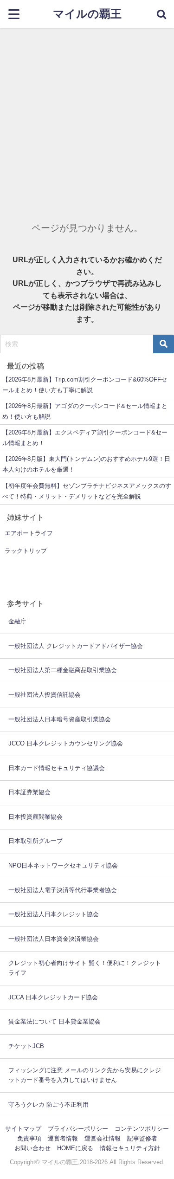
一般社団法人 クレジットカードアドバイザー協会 (75, 645)
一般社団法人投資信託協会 (44, 694)
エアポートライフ (29, 533)
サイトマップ (23, 1128)
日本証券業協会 (29, 792)
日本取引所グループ (35, 840)
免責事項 (29, 1138)
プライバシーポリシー (78, 1128)
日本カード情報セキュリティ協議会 (56, 767)
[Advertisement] (87, 119)
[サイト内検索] (161, 14)
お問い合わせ (32, 1148)
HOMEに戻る (75, 1148)
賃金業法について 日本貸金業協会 (54, 1021)
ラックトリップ (26, 550)
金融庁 (17, 621)
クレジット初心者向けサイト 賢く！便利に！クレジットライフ (84, 967)
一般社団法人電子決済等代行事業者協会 (62, 890)
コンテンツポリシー (142, 1128)
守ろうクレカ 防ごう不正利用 (48, 1104)
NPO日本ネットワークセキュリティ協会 (63, 865)
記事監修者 (142, 1138)
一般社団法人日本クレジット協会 (53, 914)
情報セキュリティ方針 (130, 1148)
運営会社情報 (102, 1138)
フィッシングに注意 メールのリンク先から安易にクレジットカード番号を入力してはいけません (84, 1075)
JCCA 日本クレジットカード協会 (53, 997)
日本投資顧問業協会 (35, 816)
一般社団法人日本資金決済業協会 (53, 938)
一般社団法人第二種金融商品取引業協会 (62, 670)
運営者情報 (63, 1138)
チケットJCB (26, 1046)
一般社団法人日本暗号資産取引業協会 (59, 719)
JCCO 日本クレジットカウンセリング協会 (65, 743)
